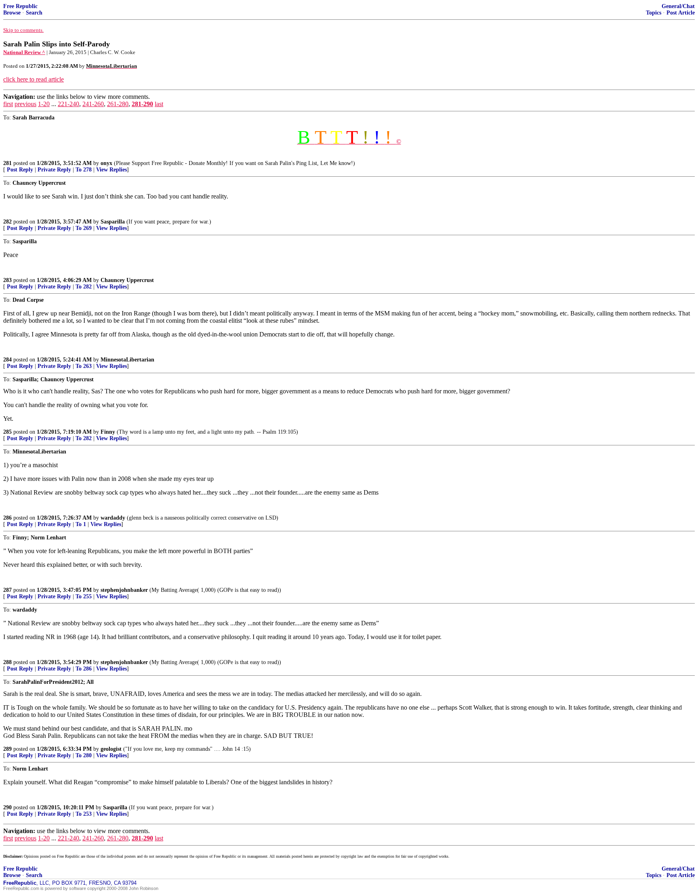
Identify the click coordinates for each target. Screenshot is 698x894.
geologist (111, 749)
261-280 (117, 103)
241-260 (93, 103)
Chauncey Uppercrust (127, 280)
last (159, 103)
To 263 (84, 366)
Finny (108, 432)
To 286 (84, 669)
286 (7, 518)
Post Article (680, 13)
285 (7, 432)
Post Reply (20, 170)
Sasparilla (113, 222)
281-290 (142, 103)
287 (7, 590)
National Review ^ (24, 52)
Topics (653, 13)
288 (7, 662)
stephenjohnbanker (124, 590)
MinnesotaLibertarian (127, 360)
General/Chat (678, 6)
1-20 (44, 103)
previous (25, 103)
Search (34, 13)
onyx (106, 163)
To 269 (84, 228)
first (8, 103)
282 (7, 222)
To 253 (84, 814)
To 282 (84, 287)
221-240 (68, 103)
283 (7, 280)
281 (7, 163)
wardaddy (113, 518)
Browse (12, 13)
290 (7, 807)
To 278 (84, 170)
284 (7, 360)
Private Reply (54, 170)
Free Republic (20, 6)
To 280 (84, 755)
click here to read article (33, 79)
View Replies (111, 170)
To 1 (81, 524)
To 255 (84, 596)
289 (7, 749)
